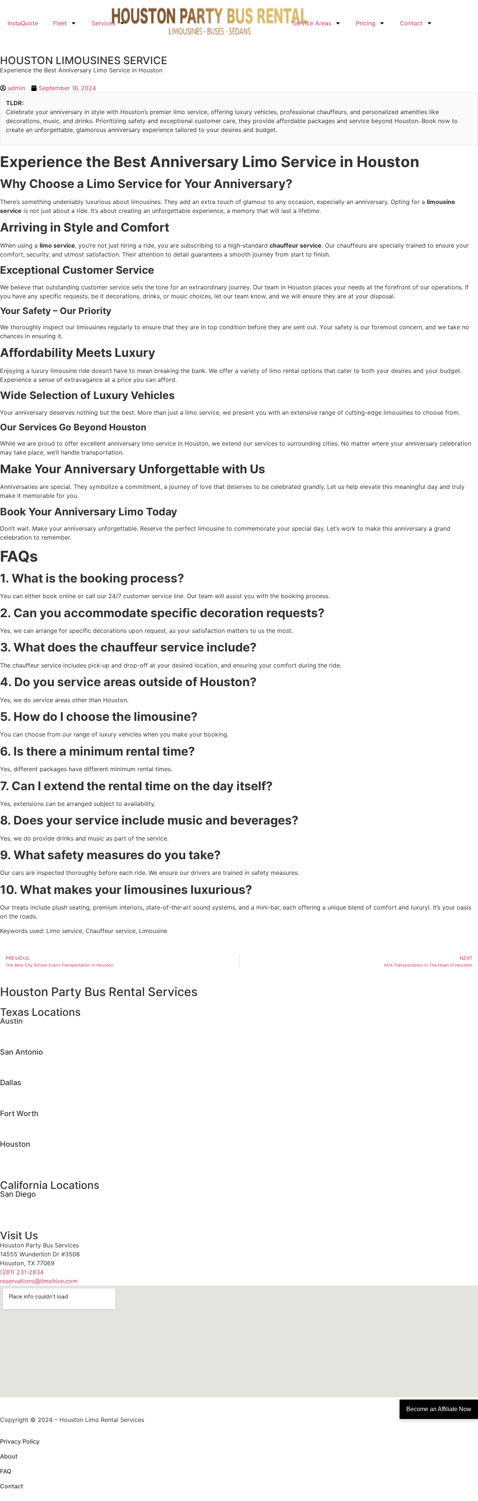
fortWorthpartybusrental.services (47, 1130)
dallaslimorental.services (34, 1091)
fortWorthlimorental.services (40, 1121)
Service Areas (311, 23)
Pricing (365, 23)
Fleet (60, 23)
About (9, 1456)
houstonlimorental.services (37, 1152)
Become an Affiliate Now (438, 1409)
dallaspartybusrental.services (41, 1099)
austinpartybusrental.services (41, 1038)
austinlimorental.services (34, 1029)
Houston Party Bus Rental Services (99, 992)
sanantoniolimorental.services (42, 1060)
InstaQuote (22, 23)
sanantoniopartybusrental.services (48, 1069)
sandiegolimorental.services (39, 1202)
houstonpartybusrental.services (44, 1161)
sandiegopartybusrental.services (46, 1211)
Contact (411, 23)
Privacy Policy (20, 1441)
